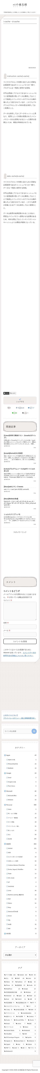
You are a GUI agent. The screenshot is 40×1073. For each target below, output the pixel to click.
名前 (6, 623)
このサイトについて (10, 715)
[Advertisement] (20, 44)
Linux (7, 393)
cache (13, 393)
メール (6, 630)
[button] (25, 413)
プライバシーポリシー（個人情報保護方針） (19, 718)
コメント (7, 600)
